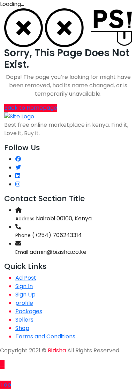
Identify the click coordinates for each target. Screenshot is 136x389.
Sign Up (25, 295)
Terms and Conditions (45, 336)
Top (5, 385)
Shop (22, 328)
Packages (28, 311)
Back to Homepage (30, 108)
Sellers (24, 320)
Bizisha (57, 350)
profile (24, 303)
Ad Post (25, 278)
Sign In (24, 286)
